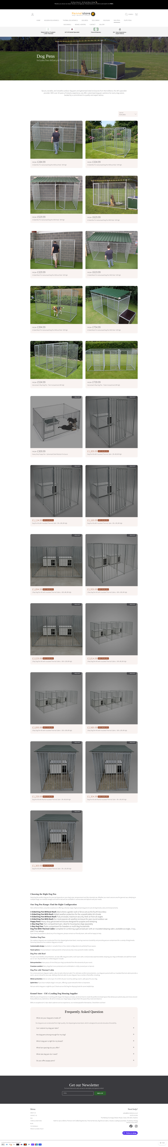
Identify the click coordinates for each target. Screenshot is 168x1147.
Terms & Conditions (36, 1121)
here (103, 1003)
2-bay (133, 928)
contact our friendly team (76, 933)
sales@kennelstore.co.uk (130, 1113)
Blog (31, 1123)
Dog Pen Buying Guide (73, 986)
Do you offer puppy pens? (45, 1060)
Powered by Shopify (16, 1142)
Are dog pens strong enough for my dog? (51, 1034)
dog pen (46, 897)
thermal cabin (62, 975)
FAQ (31, 1118)
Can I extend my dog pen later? (47, 1028)
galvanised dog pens (81, 908)
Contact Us (33, 1115)
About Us (33, 1113)
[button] (129, 14)
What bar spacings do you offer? (48, 1047)
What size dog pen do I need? (46, 1054)
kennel (92, 966)
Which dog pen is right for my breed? (49, 1041)
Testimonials (34, 1126)
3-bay (36, 931)
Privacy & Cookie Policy (37, 1129)
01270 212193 (134, 1115)
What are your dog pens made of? (48, 1018)
